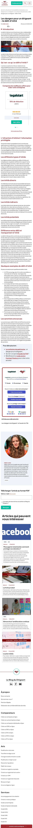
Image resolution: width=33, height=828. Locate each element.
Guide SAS (4, 818)
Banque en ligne (5, 782)
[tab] (15, 127)
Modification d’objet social (8, 759)
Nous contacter (5, 696)
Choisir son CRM (5, 775)
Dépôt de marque (6, 766)
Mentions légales (6, 702)
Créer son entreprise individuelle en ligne (12, 723)
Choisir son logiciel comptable (9, 769)
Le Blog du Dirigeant (5, 3)
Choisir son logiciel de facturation (10, 772)
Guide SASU (4, 812)
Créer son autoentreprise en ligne (10, 720)
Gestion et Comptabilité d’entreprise (15, 10)
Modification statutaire (7, 750)
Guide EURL (4, 809)
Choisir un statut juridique (8, 799)
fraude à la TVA (22, 354)
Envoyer (6, 507)
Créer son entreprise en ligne (9, 717)
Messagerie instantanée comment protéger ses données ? (16, 548)
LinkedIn (6, 480)
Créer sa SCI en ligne (7, 739)
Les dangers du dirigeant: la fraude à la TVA (15, 423)
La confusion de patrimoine (15, 349)
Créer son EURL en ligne (7, 726)
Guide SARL (4, 815)
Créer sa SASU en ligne (7, 736)
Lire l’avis (16, 117)
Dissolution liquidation (7, 763)
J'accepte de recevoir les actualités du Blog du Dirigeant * (16, 502)
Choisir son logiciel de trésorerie (10, 778)
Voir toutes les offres (16, 131)
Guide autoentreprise (7, 802)
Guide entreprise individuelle (9, 806)
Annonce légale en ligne (7, 785)
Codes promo (17, 3)
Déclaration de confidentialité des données (13, 705)
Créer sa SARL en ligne (7, 729)
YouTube (20, 684)
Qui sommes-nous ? (6, 699)
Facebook (15, 684)
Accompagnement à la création (10, 796)
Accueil (3, 10)
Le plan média (8, 654)
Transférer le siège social (8, 753)
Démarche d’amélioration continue (16, 621)
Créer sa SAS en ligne (7, 732)
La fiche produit (9, 588)
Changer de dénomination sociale (10, 756)
